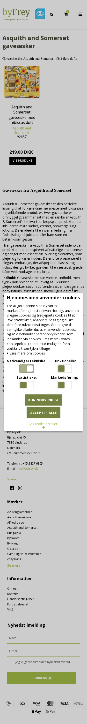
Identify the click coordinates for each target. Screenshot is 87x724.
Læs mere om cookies (27, 353)
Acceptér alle (43, 412)
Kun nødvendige (43, 400)
